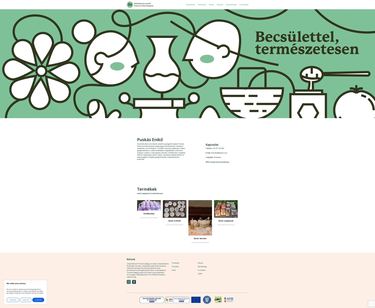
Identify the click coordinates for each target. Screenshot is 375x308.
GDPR (200, 274)
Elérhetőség (202, 266)
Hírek (174, 270)
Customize (12, 300)
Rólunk (200, 263)
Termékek (175, 263)
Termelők (175, 266)
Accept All (38, 300)
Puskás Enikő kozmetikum (219, 162)
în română (201, 270)
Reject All (26, 300)
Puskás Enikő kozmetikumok (149, 218)
